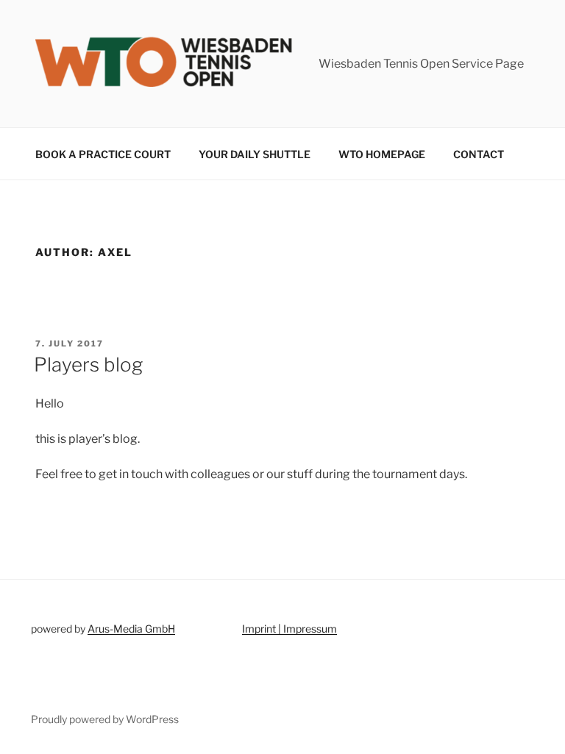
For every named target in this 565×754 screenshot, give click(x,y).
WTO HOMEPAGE (381, 154)
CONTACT (478, 154)
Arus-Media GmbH (131, 628)
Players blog (88, 364)
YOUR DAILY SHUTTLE (254, 154)
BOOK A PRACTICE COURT (103, 154)
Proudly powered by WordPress (105, 719)
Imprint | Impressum (289, 628)
